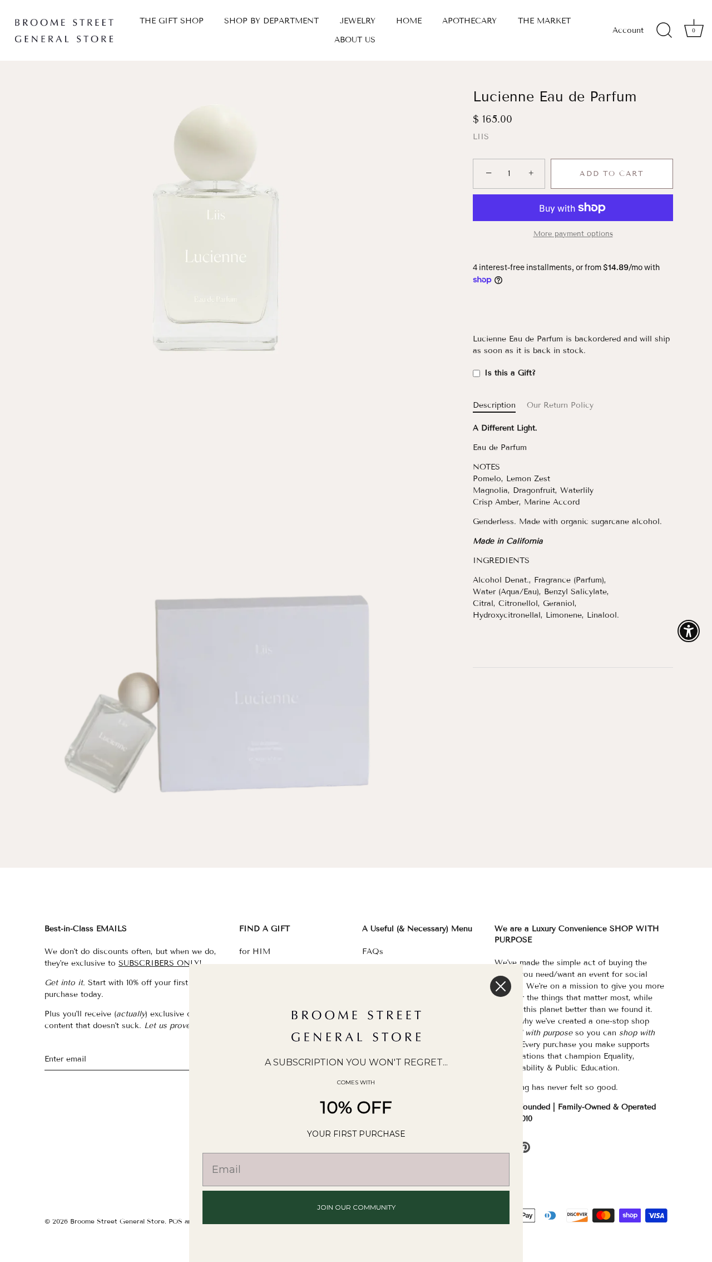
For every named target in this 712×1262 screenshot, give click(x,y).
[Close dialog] (501, 986)
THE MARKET (544, 21)
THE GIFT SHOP (172, 21)
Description (494, 405)
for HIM (254, 951)
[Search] (664, 30)
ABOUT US (354, 40)
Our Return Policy (560, 405)
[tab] (500, 405)
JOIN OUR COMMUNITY (356, 1207)
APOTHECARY (469, 21)
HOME (409, 21)
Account (628, 30)
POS (175, 1221)
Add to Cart (612, 173)
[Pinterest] (524, 1147)
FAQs (372, 951)
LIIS (481, 136)
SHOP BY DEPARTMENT (271, 21)
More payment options (573, 233)
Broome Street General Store (117, 1221)
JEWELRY (357, 21)
